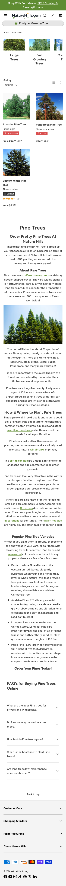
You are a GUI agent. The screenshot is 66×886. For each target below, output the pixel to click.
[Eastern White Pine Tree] (16, 162)
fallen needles (53, 520)
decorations (11, 520)
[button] (60, 16)
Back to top (33, 794)
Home (6, 32)
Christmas (26, 508)
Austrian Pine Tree (14, 124)
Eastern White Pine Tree (15, 182)
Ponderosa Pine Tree (49, 124)
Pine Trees (17, 32)
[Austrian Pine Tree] (16, 106)
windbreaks (37, 449)
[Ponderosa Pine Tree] (49, 106)
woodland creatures (19, 430)
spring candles (19, 460)
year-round (15, 554)
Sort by (7, 80)
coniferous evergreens (35, 275)
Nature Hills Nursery (20, 871)
